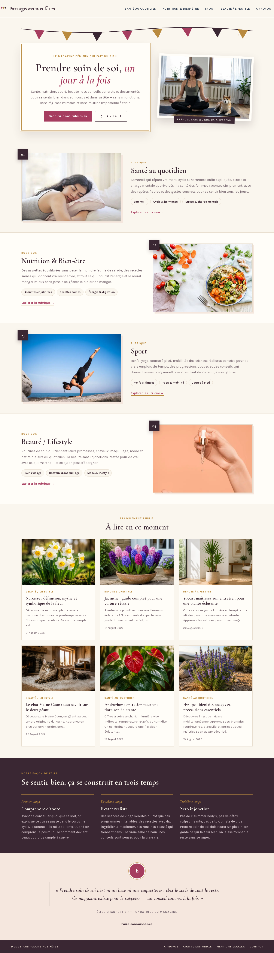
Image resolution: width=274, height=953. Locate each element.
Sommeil (139, 201)
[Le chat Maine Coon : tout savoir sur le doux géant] (58, 668)
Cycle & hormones (165, 201)
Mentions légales (231, 946)
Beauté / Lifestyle (235, 8)
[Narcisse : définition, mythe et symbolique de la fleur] (58, 562)
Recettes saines (70, 292)
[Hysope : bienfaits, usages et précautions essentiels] (215, 668)
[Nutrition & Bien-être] (203, 277)
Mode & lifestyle (98, 473)
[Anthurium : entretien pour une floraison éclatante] (137, 668)
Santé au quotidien (140, 8)
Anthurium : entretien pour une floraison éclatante (131, 707)
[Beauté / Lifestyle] (203, 458)
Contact (256, 946)
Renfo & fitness (144, 382)
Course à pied (201, 382)
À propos (263, 8)
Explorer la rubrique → (147, 212)
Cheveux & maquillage (64, 473)
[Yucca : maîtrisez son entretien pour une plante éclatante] (215, 562)
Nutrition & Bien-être (180, 8)
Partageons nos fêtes (32, 8)
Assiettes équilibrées (38, 292)
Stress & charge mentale (201, 201)
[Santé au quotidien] (71, 187)
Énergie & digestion (101, 292)
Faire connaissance (137, 924)
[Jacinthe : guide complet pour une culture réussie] (137, 562)
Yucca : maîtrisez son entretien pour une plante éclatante (213, 601)
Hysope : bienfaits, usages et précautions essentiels (207, 707)
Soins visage (32, 473)
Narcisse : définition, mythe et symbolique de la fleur (51, 601)
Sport (210, 8)
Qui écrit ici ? (111, 116)
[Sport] (71, 368)
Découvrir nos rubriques (68, 116)
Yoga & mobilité (173, 382)
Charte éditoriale (197, 946)
